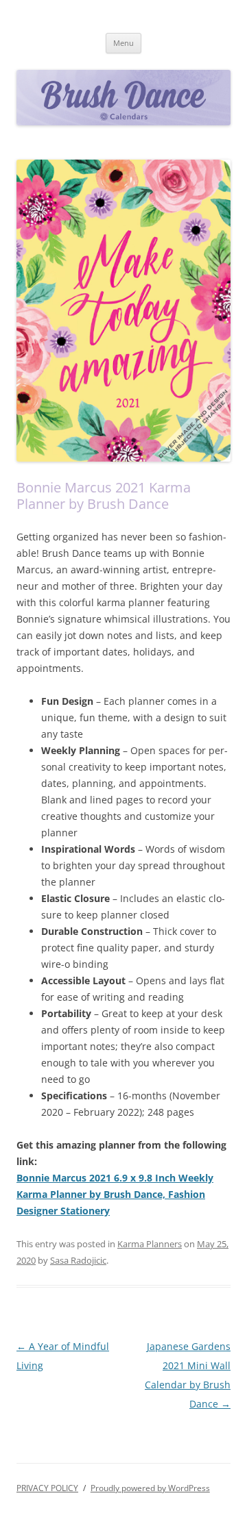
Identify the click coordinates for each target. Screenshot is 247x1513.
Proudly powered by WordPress (150, 1488)
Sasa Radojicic (78, 1260)
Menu (123, 43)
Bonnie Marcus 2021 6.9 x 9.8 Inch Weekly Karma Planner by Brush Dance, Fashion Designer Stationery (114, 1194)
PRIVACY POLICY (47, 1488)
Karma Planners (149, 1244)
